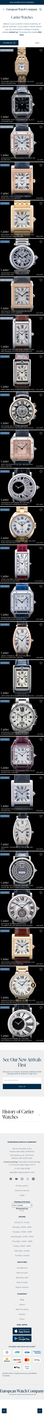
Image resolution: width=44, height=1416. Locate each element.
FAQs (22, 1195)
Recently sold (22, 1278)
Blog (22, 1300)
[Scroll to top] (39, 1410)
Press (22, 1319)
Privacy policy (22, 1186)
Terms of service (22, 1190)
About (22, 1305)
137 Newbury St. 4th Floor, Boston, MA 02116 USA (22, 1156)
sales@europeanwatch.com (22, 1172)
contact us (13, 32)
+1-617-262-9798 (22, 1168)
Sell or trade (22, 1282)
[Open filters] (4, 1410)
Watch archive (22, 1287)
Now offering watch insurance (22, 2)
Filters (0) (7, 43)
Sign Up (22, 1086)
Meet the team (22, 1309)
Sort (37, 43)
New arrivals (22, 1273)
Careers (22, 1314)
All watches (22, 1268)
